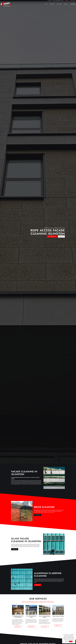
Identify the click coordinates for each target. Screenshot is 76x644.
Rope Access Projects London (58, 0)
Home (46, 3)
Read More (67, 641)
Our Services (51, 3)
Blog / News (59, 3)
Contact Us (66, 3)
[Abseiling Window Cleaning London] (6, 4)
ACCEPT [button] (71, 641)
